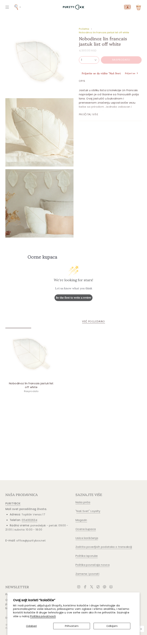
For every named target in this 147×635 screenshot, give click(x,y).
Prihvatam (72, 626)
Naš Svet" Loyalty (88, 511)
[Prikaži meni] (7, 7)
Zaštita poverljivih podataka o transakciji (103, 547)
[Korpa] (138, 7)
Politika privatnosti (43, 616)
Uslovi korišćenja (86, 538)
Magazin (81, 520)
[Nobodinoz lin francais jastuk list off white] (31, 354)
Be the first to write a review (73, 297)
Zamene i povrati (87, 574)
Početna (84, 29)
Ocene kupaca (85, 529)
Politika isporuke (86, 556)
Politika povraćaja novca (92, 565)
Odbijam (112, 626)
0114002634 (29, 520)
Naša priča (82, 502)
